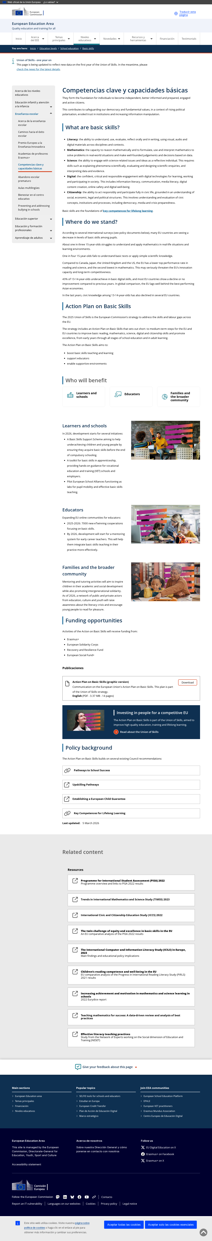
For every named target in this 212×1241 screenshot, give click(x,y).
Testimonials (189, 38)
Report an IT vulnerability (27, 1203)
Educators (132, 394)
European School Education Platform (163, 1096)
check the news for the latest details (38, 69)
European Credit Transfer (92, 1106)
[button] (176, 13)
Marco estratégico (88, 1115)
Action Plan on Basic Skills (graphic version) (100, 682)
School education (69, 48)
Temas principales (24, 1101)
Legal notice (130, 1203)
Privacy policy (109, 1203)
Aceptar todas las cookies (124, 1224)
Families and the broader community (180, 396)
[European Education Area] (30, 11)
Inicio (19, 38)
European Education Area (28, 1140)
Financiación (167, 38)
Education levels (48, 48)
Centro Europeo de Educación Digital (163, 1115)
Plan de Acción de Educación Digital (98, 1110)
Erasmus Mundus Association (159, 1110)
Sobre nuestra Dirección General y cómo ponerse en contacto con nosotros (101, 1149)
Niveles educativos (25, 1110)
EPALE (147, 1101)
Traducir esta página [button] (187, 13)
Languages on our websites (64, 1203)
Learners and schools (86, 395)
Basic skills (88, 48)
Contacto (106, 1197)
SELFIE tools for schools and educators (99, 1096)
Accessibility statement (26, 1164)
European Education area (28, 1096)
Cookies (90, 1203)
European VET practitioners (158, 1106)
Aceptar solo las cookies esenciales (171, 1224)
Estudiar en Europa (89, 1101)
